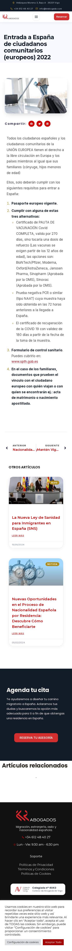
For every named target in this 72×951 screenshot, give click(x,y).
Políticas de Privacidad (36, 865)
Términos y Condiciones (36, 869)
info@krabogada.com (50, 8)
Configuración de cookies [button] (23, 942)
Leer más (18, 535)
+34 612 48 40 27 (23, 8)
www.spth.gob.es (25, 361)
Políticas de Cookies (36, 873)
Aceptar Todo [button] (53, 942)
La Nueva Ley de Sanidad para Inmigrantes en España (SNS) (36, 523)
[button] (31, 124)
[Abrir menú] (36, 16)
